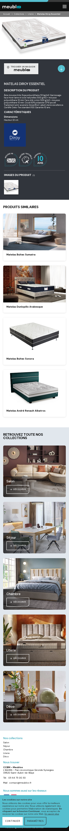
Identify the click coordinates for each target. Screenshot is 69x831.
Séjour (6, 746)
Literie (31, 14)
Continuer (12, 821)
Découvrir (19, 489)
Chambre (8, 749)
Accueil (6, 14)
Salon (6, 742)
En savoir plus (52, 813)
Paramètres (35, 821)
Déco (6, 756)
